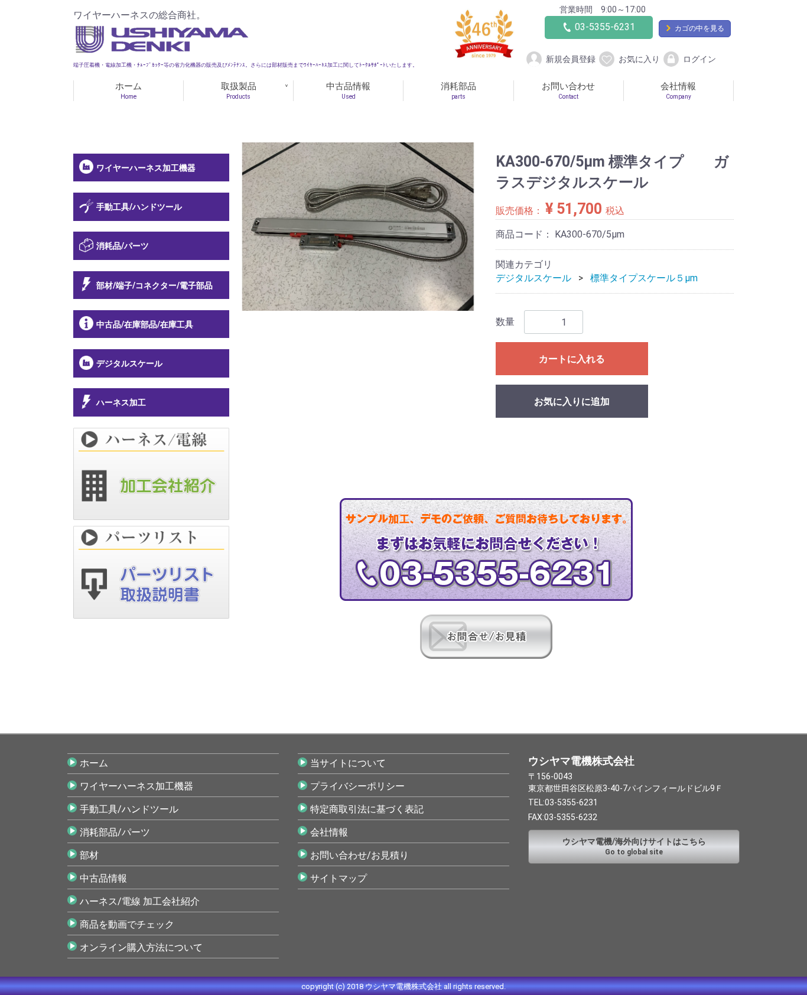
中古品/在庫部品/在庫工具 (144, 324)
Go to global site (634, 846)
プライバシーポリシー (357, 785)
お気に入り (639, 58)
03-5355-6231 (605, 26)
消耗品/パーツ (122, 246)
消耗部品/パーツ (115, 831)
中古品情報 (348, 90)
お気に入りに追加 (572, 401)
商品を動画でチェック (127, 923)
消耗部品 (458, 90)
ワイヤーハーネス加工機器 (146, 168)
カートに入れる (572, 359)
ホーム (128, 90)
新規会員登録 (571, 58)
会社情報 (678, 90)
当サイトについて (348, 762)
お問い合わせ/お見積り (359, 854)
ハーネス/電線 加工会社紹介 (140, 900)
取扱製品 (238, 90)
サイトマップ (338, 877)
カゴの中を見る (699, 28)
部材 (89, 854)
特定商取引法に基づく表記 (367, 808)
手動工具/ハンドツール (139, 207)
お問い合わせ (568, 90)
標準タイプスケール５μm (644, 278)
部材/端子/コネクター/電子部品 (154, 285)
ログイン (699, 58)
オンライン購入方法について (141, 946)
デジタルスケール (129, 363)
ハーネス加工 (121, 402)
